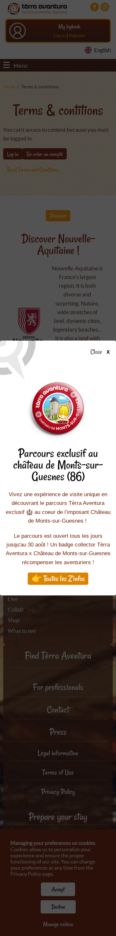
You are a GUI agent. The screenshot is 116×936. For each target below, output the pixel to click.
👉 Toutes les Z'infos (58, 579)
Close (96, 352)
